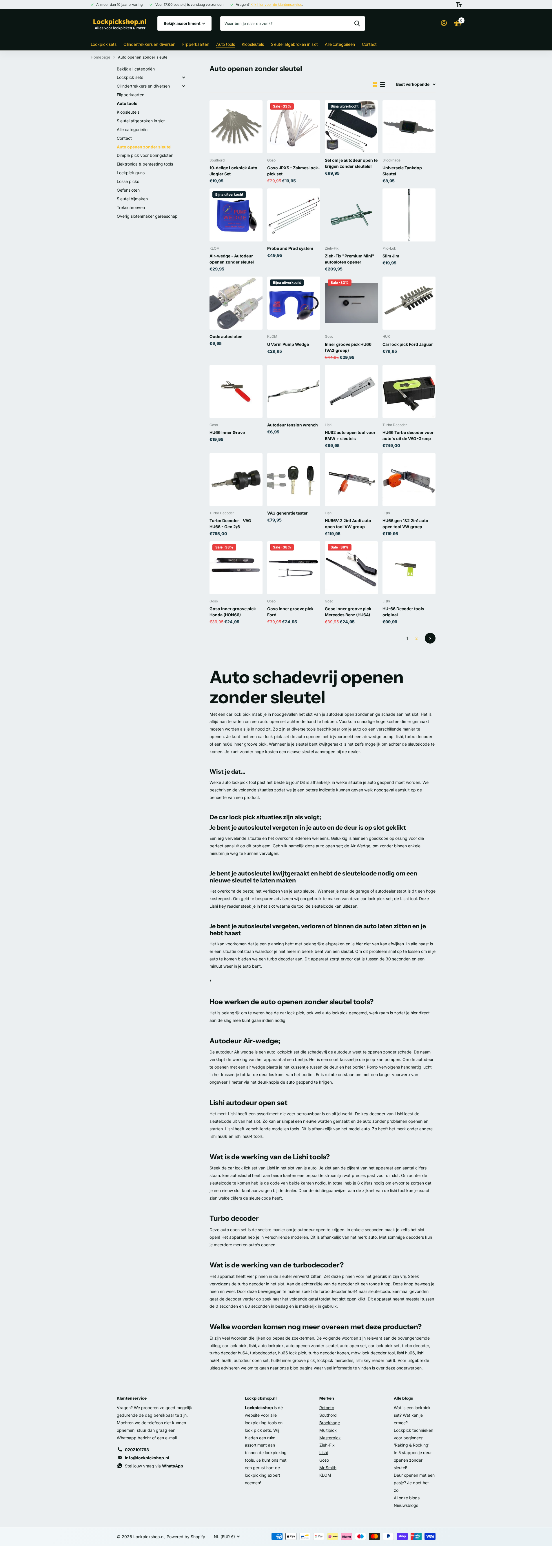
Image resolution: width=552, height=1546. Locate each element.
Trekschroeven (131, 207)
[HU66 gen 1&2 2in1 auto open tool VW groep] (409, 479)
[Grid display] (375, 84)
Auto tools (225, 44)
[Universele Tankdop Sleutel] (409, 126)
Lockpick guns (131, 172)
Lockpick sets (103, 44)
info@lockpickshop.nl (147, 1457)
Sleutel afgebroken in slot (294, 44)
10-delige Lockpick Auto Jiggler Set (233, 170)
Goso (324, 1460)
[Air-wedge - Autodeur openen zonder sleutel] (236, 214)
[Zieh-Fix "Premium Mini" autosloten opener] (351, 214)
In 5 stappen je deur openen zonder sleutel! (413, 1460)
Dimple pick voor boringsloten (145, 155)
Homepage (100, 57)
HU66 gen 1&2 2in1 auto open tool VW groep (405, 523)
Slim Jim (390, 255)
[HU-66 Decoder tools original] (409, 567)
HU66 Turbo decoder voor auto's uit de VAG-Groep (408, 435)
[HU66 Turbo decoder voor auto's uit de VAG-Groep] (409, 391)
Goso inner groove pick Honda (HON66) (232, 611)
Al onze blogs (407, 1497)
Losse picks (128, 181)
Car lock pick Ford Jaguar (407, 344)
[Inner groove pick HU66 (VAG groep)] (351, 303)
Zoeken (357, 23)
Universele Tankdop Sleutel (402, 170)
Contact (369, 44)
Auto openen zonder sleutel (144, 146)
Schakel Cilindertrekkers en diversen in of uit (184, 86)
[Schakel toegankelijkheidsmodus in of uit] (459, 4)
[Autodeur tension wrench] (293, 391)
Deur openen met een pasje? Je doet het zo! (414, 1483)
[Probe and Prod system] (293, 214)
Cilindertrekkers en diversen (149, 44)
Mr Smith (327, 1467)
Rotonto (326, 1407)
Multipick (328, 1430)
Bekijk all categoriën (136, 68)
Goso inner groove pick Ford (290, 611)
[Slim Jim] (409, 214)
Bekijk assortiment (182, 23)
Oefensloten (128, 190)
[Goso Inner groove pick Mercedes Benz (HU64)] (351, 567)
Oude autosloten (226, 336)
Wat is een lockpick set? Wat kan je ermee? (412, 1415)
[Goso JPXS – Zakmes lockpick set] (293, 126)
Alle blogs (403, 1398)
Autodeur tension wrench (292, 424)
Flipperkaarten (195, 44)
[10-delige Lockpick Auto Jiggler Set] (236, 126)
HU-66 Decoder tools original (403, 611)
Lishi (323, 1452)
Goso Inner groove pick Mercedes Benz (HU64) (348, 611)
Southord (328, 1415)
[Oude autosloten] (236, 303)
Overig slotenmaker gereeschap (147, 216)
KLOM (325, 1475)
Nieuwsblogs (406, 1505)
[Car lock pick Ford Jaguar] (409, 303)
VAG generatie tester (287, 513)
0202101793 (137, 1449)
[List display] (382, 84)
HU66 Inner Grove (227, 432)
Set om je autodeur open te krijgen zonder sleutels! (351, 163)
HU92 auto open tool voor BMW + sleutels (350, 435)
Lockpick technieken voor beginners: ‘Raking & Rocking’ (413, 1438)
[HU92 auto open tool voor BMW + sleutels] (351, 391)
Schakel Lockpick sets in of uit (184, 77)
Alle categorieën (340, 44)
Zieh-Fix (327, 1445)
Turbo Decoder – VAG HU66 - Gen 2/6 (230, 523)
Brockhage (329, 1422)
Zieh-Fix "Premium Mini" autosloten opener (349, 258)
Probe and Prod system (290, 248)
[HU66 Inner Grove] (236, 391)
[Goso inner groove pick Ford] (293, 567)
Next (430, 638)
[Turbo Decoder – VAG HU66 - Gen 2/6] (236, 479)
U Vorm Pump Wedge (288, 344)
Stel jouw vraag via (154, 1465)
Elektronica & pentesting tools (145, 163)
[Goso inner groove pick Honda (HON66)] (236, 567)
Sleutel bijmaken (132, 198)
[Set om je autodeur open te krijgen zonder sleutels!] (351, 126)
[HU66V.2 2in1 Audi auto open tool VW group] (351, 479)
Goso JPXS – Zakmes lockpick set (293, 170)
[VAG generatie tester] (293, 479)
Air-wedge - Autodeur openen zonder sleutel (231, 258)
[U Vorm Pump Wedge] (293, 303)
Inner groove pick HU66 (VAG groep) (348, 347)
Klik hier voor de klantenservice (276, 4)
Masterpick (330, 1437)
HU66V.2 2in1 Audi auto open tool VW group (348, 523)
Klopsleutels (253, 44)
